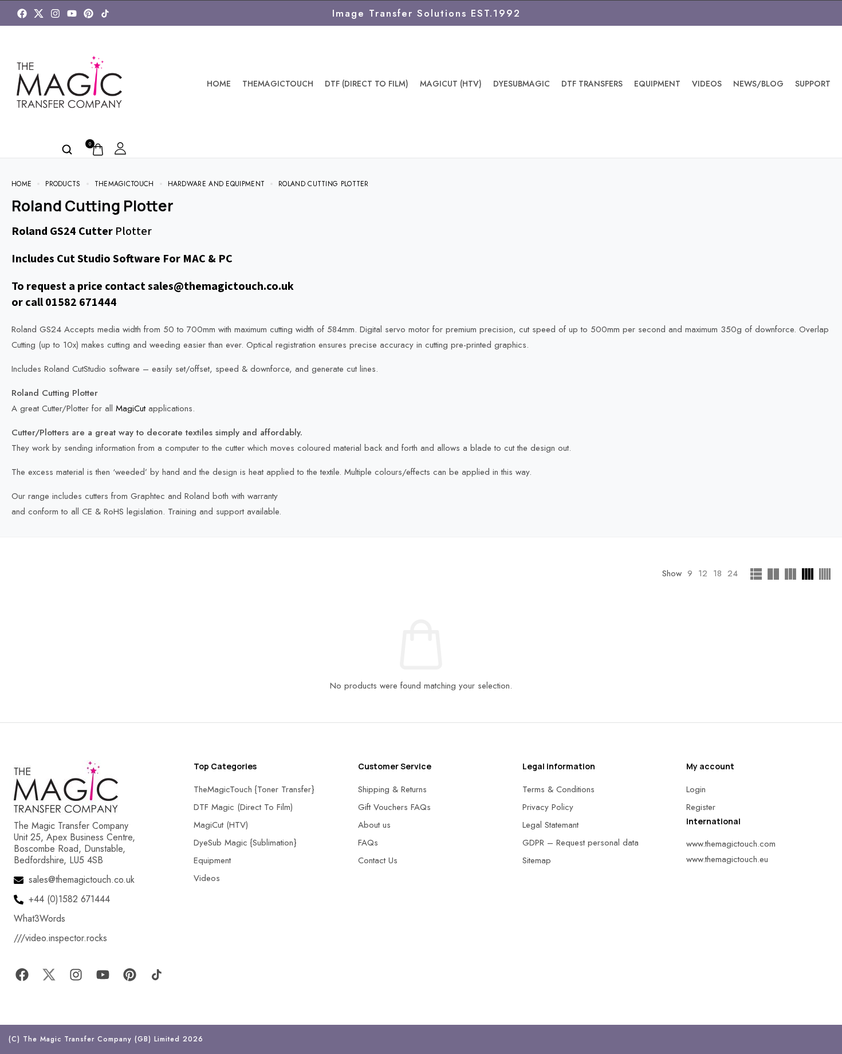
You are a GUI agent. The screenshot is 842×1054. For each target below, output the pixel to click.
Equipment (657, 84)
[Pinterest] (88, 13)
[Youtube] (72, 13)
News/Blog (758, 84)
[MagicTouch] (105, 13)
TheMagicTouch (277, 84)
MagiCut (132, 408)
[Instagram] (55, 13)
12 (702, 573)
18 (717, 573)
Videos (707, 84)
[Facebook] (22, 13)
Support (813, 84)
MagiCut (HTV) (451, 84)
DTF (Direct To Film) (366, 84)
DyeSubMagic (521, 84)
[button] (23, 1031)
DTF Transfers (592, 84)
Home (219, 84)
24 (732, 573)
